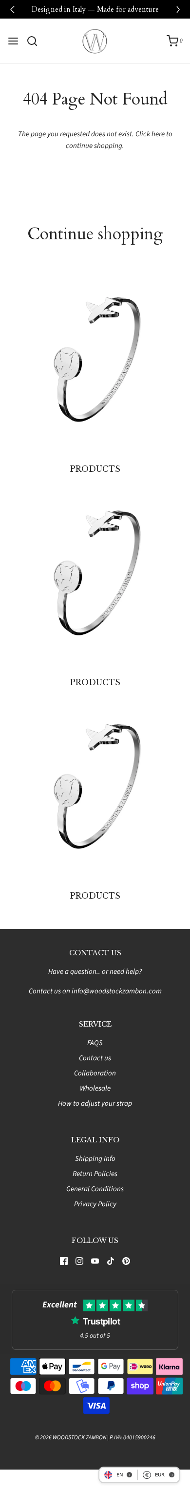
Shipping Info (95, 1159)
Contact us (95, 1058)
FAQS (95, 1043)
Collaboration (95, 1073)
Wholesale (95, 1088)
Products (95, 469)
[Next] (178, 9)
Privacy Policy (95, 1204)
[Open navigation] (13, 41)
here (158, 134)
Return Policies (95, 1174)
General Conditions (95, 1189)
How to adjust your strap (95, 1103)
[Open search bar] (35, 41)
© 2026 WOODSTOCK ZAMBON (70, 1437)
